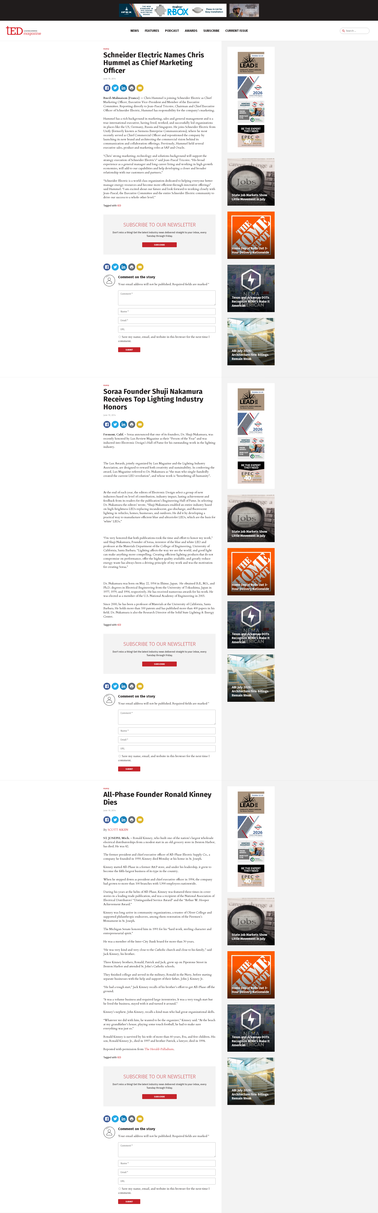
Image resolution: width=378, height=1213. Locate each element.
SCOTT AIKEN (118, 830)
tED (119, 205)
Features (152, 31)
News (135, 31)
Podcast (172, 31)
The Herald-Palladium (159, 1049)
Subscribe (211, 31)
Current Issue (236, 31)
